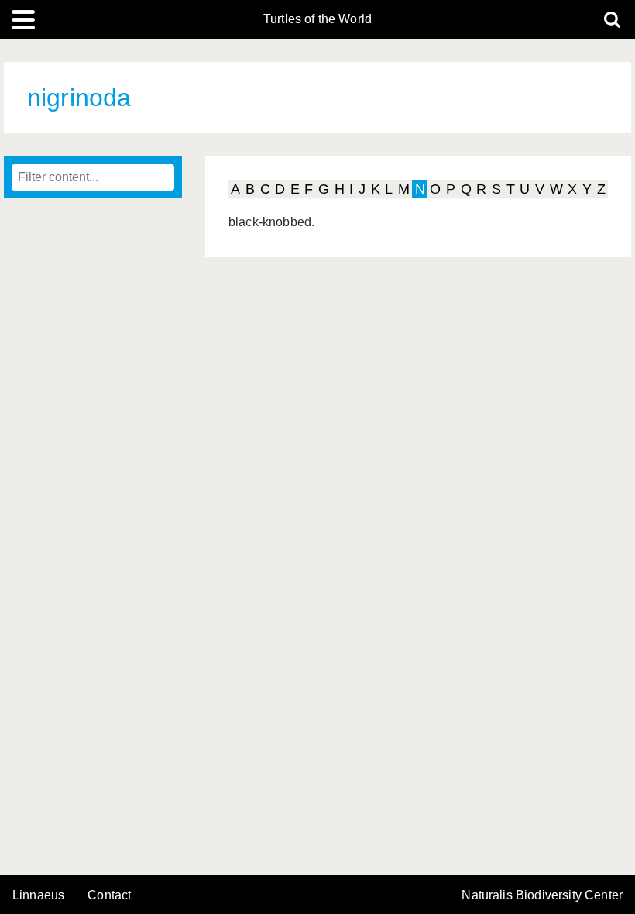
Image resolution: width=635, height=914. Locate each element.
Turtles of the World (317, 19)
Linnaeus (38, 895)
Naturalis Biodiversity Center (542, 895)
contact (109, 895)
